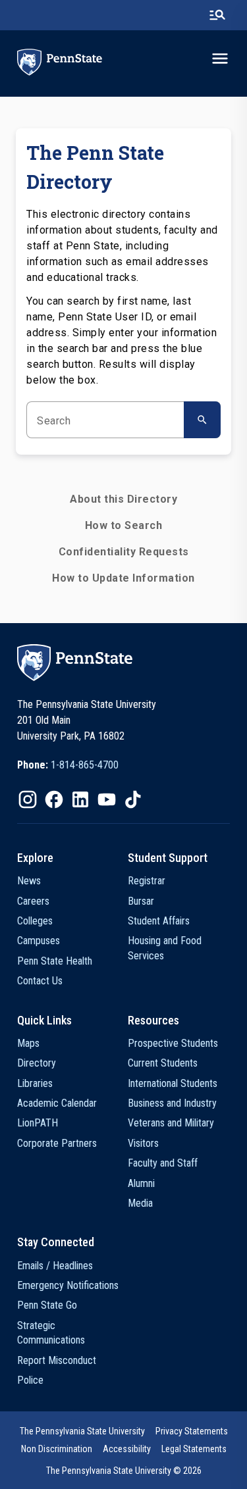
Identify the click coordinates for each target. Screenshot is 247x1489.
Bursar (141, 901)
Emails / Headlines (55, 1265)
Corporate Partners (57, 1143)
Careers (33, 901)
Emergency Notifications (68, 1285)
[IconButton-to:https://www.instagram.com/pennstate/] (27, 799)
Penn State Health (54, 961)
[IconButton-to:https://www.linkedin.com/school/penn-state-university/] (80, 799)
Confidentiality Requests (124, 551)
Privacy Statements (191, 1431)
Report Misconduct (56, 1360)
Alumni (141, 1183)
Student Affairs (159, 921)
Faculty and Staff (163, 1163)
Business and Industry (172, 1103)
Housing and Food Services (165, 947)
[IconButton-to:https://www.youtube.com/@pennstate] (106, 799)
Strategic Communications (51, 1332)
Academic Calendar (57, 1103)
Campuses (38, 940)
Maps (28, 1043)
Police (30, 1380)
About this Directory (123, 499)
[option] (68, 765)
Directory (36, 1063)
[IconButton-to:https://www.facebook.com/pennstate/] (54, 799)
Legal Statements (194, 1449)
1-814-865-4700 (85, 765)
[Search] (202, 419)
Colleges (35, 921)
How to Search (124, 525)
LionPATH (37, 1123)
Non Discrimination (56, 1449)
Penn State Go (47, 1305)
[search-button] (217, 15)
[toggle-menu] (220, 58)
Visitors (143, 1143)
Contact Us (40, 980)
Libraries (35, 1083)
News (29, 880)
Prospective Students (173, 1043)
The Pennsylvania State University (82, 1431)
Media (140, 1203)
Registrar (146, 880)
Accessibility (127, 1449)
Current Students (163, 1063)
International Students (172, 1083)
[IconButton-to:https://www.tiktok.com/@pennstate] (133, 799)
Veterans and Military (171, 1123)
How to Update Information (123, 578)
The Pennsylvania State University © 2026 (124, 1470)
